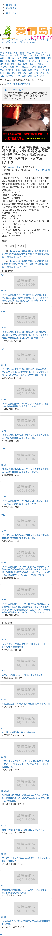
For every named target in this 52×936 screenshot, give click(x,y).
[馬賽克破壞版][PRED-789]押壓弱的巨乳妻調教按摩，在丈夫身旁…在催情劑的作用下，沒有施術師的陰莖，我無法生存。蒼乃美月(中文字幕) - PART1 (25, 372)
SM (1, 63)
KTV (44, 52)
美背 (14, 61)
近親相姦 (39, 63)
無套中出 (10, 69)
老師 (2, 58)
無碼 (2, 52)
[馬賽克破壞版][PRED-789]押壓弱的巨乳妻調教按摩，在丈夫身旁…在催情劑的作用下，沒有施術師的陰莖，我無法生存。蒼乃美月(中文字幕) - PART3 (25, 297)
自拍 (16, 52)
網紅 (25, 58)
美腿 (40, 61)
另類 (24, 75)
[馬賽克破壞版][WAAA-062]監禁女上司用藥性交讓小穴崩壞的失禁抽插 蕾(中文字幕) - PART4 (25, 436)
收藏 (47, 170)
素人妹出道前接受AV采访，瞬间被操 (18, 732)
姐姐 (43, 58)
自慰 (18, 69)
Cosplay (26, 66)
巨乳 (49, 58)
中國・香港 (5, 42)
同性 (25, 63)
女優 (36, 72)
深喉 (30, 69)
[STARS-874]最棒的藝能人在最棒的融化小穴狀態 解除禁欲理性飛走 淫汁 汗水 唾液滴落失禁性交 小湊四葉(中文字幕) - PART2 (25, 253)
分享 (39, 170)
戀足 (13, 63)
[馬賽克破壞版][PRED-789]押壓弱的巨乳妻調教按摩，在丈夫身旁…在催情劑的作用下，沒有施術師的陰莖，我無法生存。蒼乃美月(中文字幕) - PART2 (25, 334)
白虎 (30, 72)
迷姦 (31, 63)
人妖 (18, 75)
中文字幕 (30, 52)
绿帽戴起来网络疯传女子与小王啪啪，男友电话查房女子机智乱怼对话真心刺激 (25, 891)
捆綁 (7, 63)
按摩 (30, 75)
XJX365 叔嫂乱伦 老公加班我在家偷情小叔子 (22, 675)
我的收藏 (12, 13)
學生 (49, 55)
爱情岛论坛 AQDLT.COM (18, 84)
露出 (36, 75)
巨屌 (46, 61)
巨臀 (8, 61)
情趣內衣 (42, 66)
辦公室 (9, 55)
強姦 (19, 63)
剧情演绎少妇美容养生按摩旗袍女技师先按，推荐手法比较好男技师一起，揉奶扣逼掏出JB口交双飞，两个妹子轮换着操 (25, 798)
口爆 (24, 69)
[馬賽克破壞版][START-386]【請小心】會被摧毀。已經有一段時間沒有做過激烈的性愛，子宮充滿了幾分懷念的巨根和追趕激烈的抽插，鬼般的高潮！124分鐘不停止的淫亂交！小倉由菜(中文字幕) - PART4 (26, 570)
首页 (6, 89)
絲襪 (12, 66)
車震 (30, 55)
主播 (31, 58)
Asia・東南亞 (30, 42)
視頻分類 (12, 4)
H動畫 (9, 52)
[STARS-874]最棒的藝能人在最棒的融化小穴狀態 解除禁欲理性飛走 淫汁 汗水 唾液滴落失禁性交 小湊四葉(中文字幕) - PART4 (25, 263)
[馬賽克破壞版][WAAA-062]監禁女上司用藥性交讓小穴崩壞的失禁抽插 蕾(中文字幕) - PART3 (25, 470)
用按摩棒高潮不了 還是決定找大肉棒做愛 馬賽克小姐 (26, 703)
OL (13, 58)
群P (42, 69)
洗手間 (23, 55)
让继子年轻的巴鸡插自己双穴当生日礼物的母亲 (23, 829)
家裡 (36, 55)
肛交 (8, 72)
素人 (14, 72)
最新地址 (12, 7)
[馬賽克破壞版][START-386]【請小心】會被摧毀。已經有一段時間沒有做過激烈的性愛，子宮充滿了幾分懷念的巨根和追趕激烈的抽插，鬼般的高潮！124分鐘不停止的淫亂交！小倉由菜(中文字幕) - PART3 (26, 608)
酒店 (38, 52)
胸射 (42, 75)
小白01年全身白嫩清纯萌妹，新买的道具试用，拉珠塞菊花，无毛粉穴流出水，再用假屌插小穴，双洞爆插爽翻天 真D (25, 763)
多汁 (28, 61)
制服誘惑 (4, 66)
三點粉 (21, 61)
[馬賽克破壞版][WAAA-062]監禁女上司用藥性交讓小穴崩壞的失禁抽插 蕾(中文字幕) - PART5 (25, 405)
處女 (34, 61)
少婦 (42, 55)
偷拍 (22, 52)
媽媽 (37, 58)
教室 (2, 55)
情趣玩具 (10, 75)
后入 (2, 69)
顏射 (2, 72)
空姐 (34, 66)
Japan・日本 (17, 89)
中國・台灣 (17, 42)
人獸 (42, 72)
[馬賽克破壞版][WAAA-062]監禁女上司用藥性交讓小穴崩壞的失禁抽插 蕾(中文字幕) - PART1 (25, 536)
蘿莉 (49, 72)
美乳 (2, 61)
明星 (2, 75)
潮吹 (36, 69)
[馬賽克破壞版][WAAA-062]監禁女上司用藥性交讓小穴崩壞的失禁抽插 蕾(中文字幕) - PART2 (25, 502)
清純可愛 (22, 72)
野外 (16, 55)
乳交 (48, 69)
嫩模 (19, 58)
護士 (18, 66)
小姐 (8, 58)
